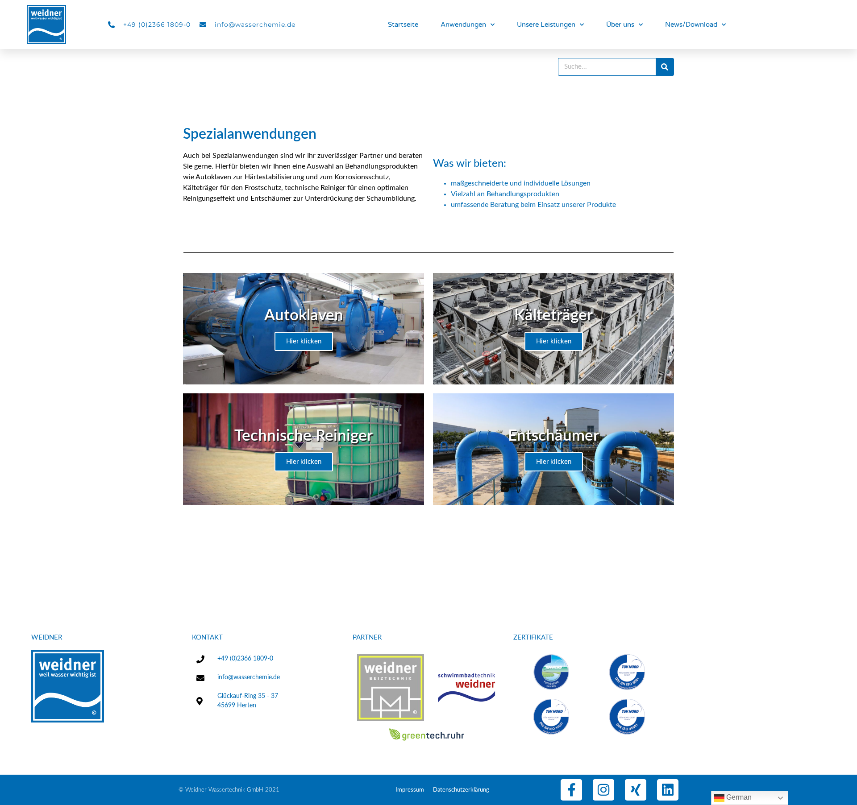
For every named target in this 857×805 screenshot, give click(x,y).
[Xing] (635, 790)
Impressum (409, 790)
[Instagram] (603, 790)
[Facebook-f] (571, 790)
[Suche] (665, 66)
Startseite (403, 25)
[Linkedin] (667, 790)
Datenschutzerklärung (461, 790)
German (738, 797)
